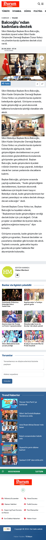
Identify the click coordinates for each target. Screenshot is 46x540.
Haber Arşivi (31, 518)
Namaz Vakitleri (11, 504)
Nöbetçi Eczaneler (11, 498)
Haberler (5, 18)
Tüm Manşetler (32, 510)
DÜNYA (27, 11)
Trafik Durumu (32, 504)
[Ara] (39, 4)
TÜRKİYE (6, 11)
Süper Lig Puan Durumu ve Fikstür (12, 511)
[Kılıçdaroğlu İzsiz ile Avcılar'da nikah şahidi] (34, 317)
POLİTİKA (38, 11)
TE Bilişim (28, 536)
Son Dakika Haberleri (12, 518)
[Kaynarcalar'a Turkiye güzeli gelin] (34, 295)
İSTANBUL (16, 11)
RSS (8, 529)
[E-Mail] (17, 275)
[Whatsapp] (23, 490)
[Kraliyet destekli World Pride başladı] (34, 336)
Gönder (7, 381)
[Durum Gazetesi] (10, 4)
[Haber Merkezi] (7, 272)
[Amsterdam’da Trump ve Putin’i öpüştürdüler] (12, 317)
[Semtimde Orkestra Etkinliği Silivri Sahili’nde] (12, 295)
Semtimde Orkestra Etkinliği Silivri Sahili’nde (10, 304)
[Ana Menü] (42, 4)
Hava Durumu (32, 498)
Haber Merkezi (22, 270)
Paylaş (7, 83)
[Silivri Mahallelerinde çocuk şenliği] (12, 336)
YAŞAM (15, 18)
